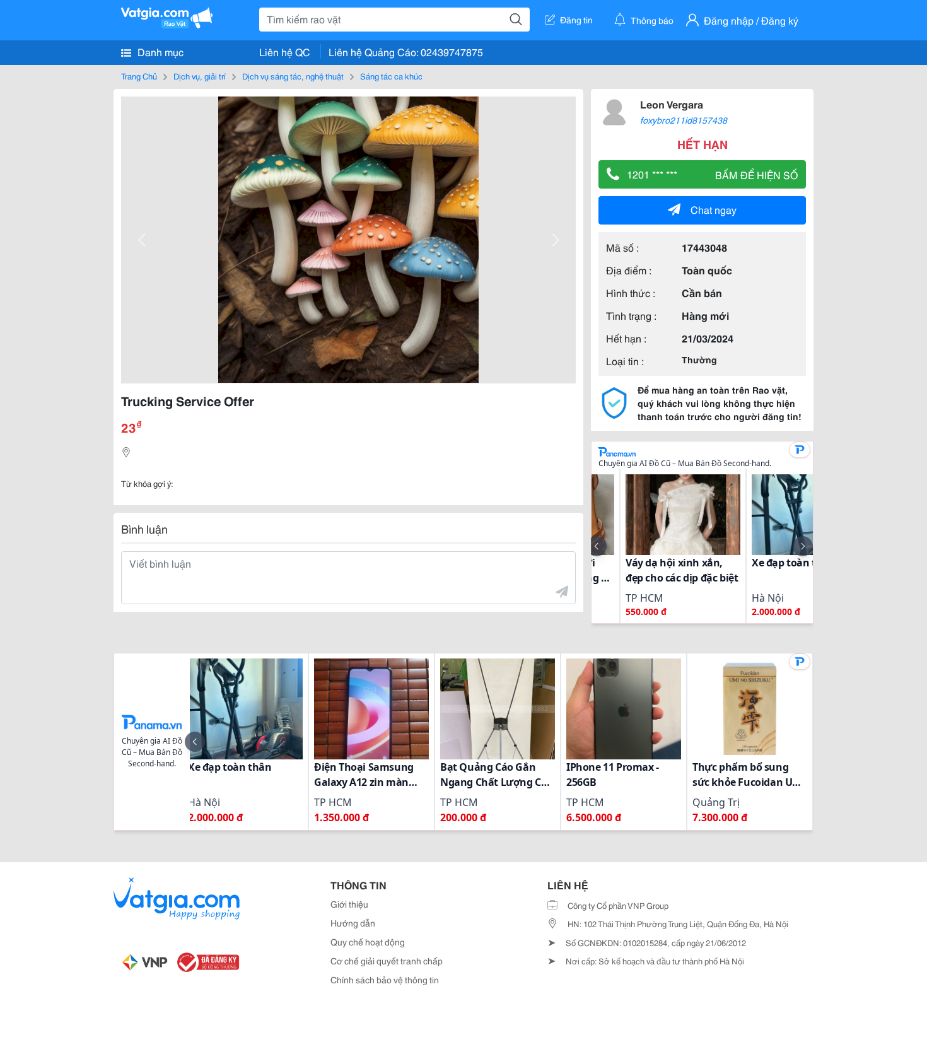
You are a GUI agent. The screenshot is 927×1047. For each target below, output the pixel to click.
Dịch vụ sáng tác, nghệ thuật (293, 75)
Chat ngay (714, 209)
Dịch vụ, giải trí (199, 75)
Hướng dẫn (352, 922)
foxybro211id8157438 (683, 120)
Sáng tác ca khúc (391, 75)
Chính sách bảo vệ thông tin (384, 979)
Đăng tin (576, 19)
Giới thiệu (349, 904)
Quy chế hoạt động (367, 941)
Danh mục (159, 51)
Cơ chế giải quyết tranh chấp (386, 960)
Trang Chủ (139, 75)
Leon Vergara (671, 104)
